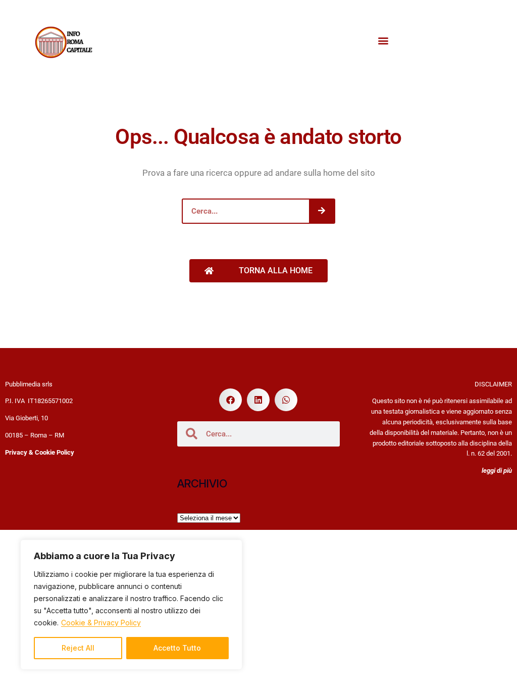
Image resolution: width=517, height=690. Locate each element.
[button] (383, 40)
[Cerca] (321, 211)
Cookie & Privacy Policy (101, 622)
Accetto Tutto (177, 648)
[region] (131, 604)
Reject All (78, 648)
